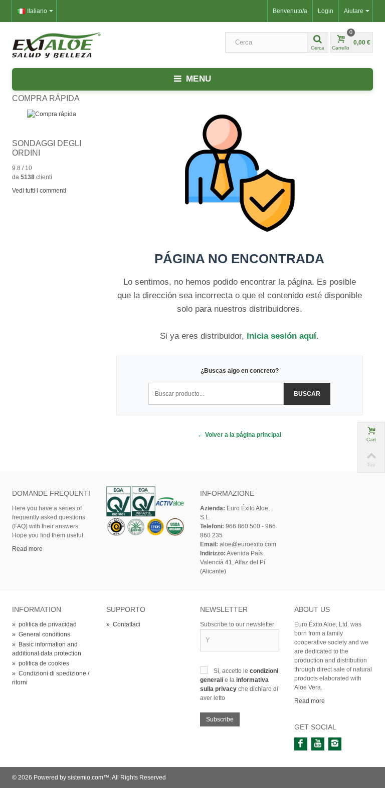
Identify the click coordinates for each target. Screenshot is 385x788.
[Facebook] (300, 743)
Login (325, 11)
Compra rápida (46, 98)
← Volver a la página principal (239, 434)
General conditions (41, 634)
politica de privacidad (44, 624)
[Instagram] (334, 743)
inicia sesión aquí (281, 336)
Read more (27, 548)
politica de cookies (40, 663)
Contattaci (123, 624)
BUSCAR (307, 393)
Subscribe (220, 719)
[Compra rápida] (51, 113)
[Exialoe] (56, 44)
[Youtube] (317, 743)
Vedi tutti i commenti (39, 190)
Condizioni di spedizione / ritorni (50, 678)
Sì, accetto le (232, 670)
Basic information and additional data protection (46, 649)
